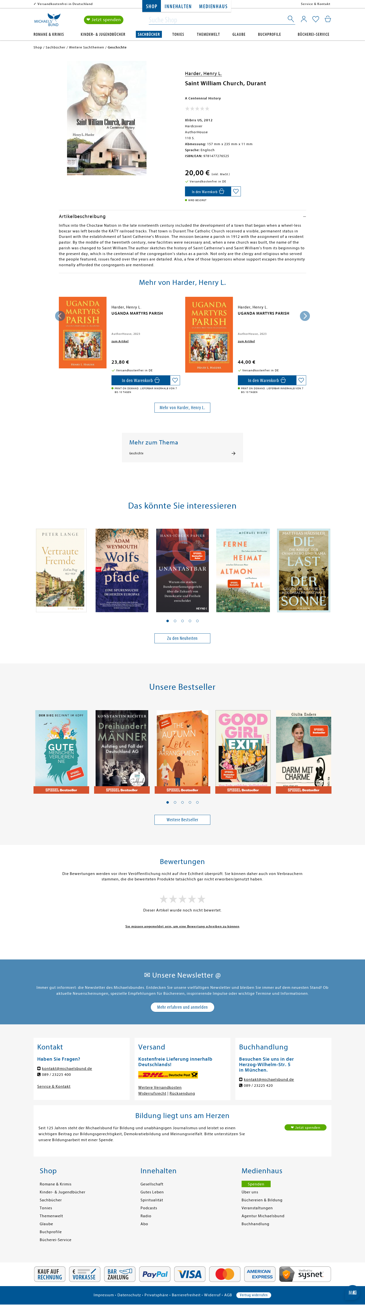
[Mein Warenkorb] (327, 19)
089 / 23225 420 (258, 1085)
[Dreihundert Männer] (122, 748)
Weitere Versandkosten (160, 1087)
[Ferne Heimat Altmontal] (243, 567)
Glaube (239, 34)
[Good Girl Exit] (243, 748)
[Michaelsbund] (47, 21)
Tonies (178, 34)
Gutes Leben (152, 1192)
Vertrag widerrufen (254, 1295)
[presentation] (60, 316)
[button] (167, 621)
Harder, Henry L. (203, 73)
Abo (144, 1224)
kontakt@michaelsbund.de (67, 1068)
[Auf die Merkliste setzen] (236, 191)
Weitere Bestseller (182, 820)
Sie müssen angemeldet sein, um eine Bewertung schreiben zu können (182, 926)
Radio (146, 1216)
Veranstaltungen (257, 1208)
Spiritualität (152, 1200)
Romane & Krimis (49, 34)
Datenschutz (129, 1295)
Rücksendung (182, 1093)
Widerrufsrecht (152, 1093)
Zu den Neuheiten (182, 638)
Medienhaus (213, 6)
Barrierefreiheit (186, 1295)
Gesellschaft (152, 1184)
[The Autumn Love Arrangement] (182, 748)
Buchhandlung (255, 1224)
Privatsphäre (156, 1295)
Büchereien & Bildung (262, 1200)
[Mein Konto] (303, 19)
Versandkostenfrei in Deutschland (65, 4)
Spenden (256, 1184)
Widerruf (212, 1295)
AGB (228, 1295)
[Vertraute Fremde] (61, 567)
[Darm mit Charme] (303, 748)
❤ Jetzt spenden (103, 19)
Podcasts (149, 1208)
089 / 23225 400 (56, 1074)
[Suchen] (291, 20)
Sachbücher (149, 34)
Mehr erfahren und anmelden (182, 1007)
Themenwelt (208, 34)
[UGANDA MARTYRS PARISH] (83, 332)
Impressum (104, 1295)
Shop (151, 6)
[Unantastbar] (182, 567)
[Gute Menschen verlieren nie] (61, 748)
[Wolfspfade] (122, 567)
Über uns (250, 1192)
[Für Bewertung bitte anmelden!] (197, 109)
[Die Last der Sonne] (303, 567)
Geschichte (136, 453)
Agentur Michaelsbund (263, 1216)
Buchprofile (269, 34)
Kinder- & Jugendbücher (103, 34)
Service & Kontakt (315, 4)
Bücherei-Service (313, 34)
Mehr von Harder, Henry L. (182, 407)
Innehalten (178, 6)
